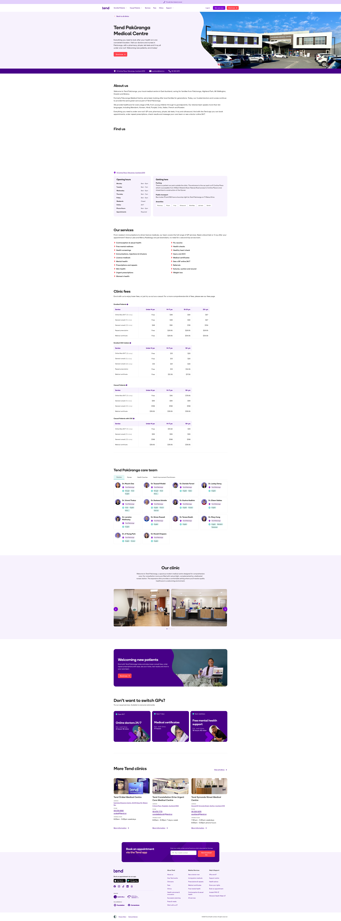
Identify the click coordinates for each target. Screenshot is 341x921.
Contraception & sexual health (195, 893)
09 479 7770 (157, 811)
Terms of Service (133, 916)
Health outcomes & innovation (173, 893)
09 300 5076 (175, 71)
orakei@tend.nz (120, 813)
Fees (154, 8)
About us (170, 874)
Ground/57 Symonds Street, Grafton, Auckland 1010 (208, 806)
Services (147, 8)
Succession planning (174, 898)
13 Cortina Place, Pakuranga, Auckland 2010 (131, 71)
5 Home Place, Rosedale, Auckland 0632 (165, 806)
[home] (105, 8)
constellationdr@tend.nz (162, 814)
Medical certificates (194, 885)
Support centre (214, 878)
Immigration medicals (195, 878)
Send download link (206, 854)
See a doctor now (194, 874)
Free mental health (194, 889)
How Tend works (172, 878)
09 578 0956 (119, 810)
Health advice (213, 881)
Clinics (161, 8)
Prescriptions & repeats (195, 881)
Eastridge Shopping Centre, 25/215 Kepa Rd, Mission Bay (131, 804)
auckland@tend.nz (158, 71)
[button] (120, 8)
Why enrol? (212, 874)
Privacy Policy (122, 916)
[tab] (119, 477)
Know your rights (214, 885)
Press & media (171, 901)
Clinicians (170, 881)
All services (192, 898)
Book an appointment (216, 889)
